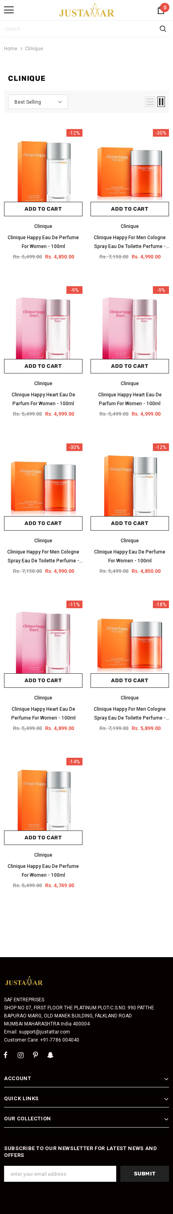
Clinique (34, 48)
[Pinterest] (35, 1055)
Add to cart (43, 209)
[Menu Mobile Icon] (9, 10)
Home (10, 48)
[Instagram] (20, 1055)
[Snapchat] (50, 1055)
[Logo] (87, 9)
